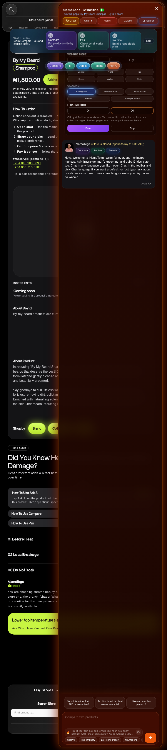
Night (110, 72)
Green (81, 79)
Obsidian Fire (110, 91)
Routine (98, 150)
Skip (148, 40)
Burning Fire (81, 91)
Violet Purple (140, 91)
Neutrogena (131, 739)
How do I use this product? (141, 703)
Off (132, 110)
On (88, 110)
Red (140, 72)
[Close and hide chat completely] (157, 8)
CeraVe (71, 739)
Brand (37, 428)
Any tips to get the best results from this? (110, 703)
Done (88, 128)
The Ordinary (88, 739)
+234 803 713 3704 (27, 167)
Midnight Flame (132, 98)
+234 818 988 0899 (27, 163)
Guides (128, 20)
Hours (107, 20)
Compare (83, 150)
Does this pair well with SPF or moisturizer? (79, 703)
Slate (139, 79)
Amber (110, 79)
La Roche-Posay (110, 739)
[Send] (150, 738)
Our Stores (43, 690)
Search (113, 150)
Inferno (88, 98)
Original (81, 72)
